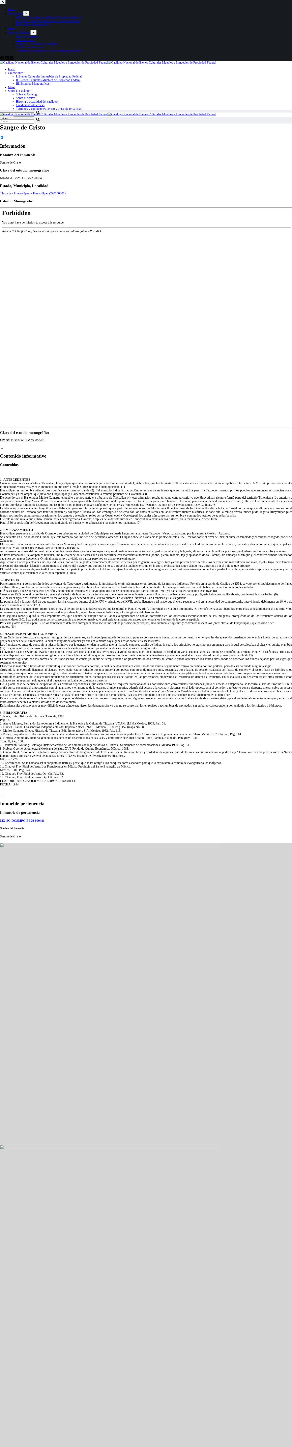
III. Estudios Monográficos (32, 83)
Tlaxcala (5, 193)
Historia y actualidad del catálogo (37, 101)
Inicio (11, 69)
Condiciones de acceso (30, 105)
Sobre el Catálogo (19, 90)
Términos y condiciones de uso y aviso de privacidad (49, 108)
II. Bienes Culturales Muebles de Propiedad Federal (48, 80)
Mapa (11, 87)
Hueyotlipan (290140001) (49, 193)
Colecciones (15, 73)
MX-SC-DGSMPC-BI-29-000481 (22, 820)
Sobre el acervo (25, 98)
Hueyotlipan (22, 193)
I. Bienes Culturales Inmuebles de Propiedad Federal (49, 76)
